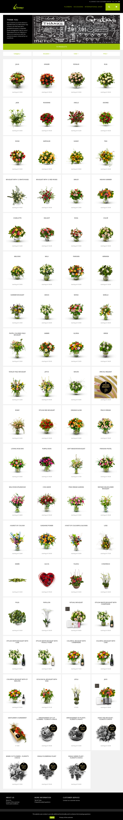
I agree (52, 817)
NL (113, 1)
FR (116, 1)
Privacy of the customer (66, 817)
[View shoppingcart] (116, 7)
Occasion (46, 54)
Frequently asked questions (42, 802)
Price (105, 54)
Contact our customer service (101, 1)
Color (76, 54)
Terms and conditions (12, 804)
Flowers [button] (68, 7)
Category (17, 54)
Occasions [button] (78, 7)
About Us (8, 800)
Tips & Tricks (38, 800)
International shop (93, 7)
